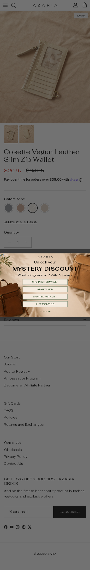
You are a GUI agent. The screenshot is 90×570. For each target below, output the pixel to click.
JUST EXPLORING (45, 304)
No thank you (45, 311)
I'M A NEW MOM (45, 289)
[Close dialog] (2, 255)
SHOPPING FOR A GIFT (45, 296)
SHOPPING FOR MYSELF (45, 282)
